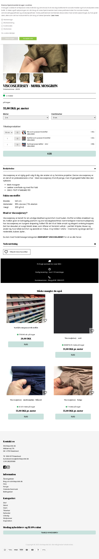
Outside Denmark (10, 489)
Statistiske (7, 29)
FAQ (5, 484)
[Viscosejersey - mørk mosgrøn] (35, 72)
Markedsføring (9, 23)
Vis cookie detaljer (8, 33)
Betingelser (8, 492)
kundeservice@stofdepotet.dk (16, 459)
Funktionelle (8, 26)
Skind (5, 505)
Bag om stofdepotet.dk (13, 481)
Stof (4, 503)
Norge (6, 486)
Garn (5, 508)
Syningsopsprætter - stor (37, 145)
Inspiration (7, 521)
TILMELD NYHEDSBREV (49, 532)
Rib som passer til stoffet (37, 132)
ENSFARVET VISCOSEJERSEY (51, 237)
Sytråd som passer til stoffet (38, 139)
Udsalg (6, 515)
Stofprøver (7, 518)
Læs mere (55, 15)
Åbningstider (8, 479)
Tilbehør (6, 510)
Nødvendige (8, 20)
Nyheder (6, 513)
